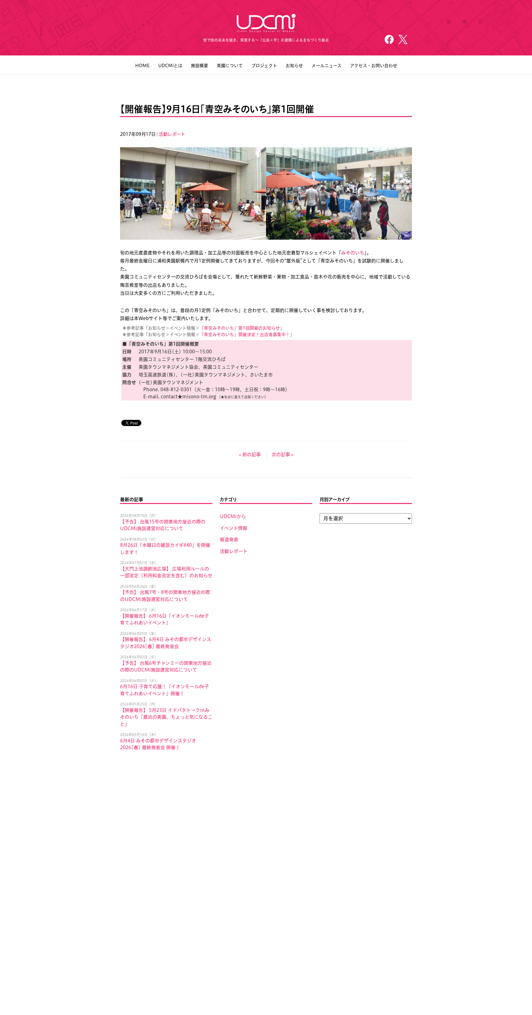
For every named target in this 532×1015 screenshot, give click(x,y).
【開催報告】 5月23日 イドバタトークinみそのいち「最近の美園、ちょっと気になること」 (166, 717)
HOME (142, 65)
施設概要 (199, 65)
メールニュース (326, 65)
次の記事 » (282, 454)
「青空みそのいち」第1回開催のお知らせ (240, 328)
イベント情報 (233, 528)
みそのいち (352, 252)
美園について (230, 65)
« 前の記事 (250, 454)
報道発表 (229, 539)
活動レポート (172, 134)
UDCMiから (233, 516)
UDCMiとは (170, 65)
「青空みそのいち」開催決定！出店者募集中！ (245, 334)
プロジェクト (264, 65)
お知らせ (294, 65)
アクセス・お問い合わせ (373, 65)
